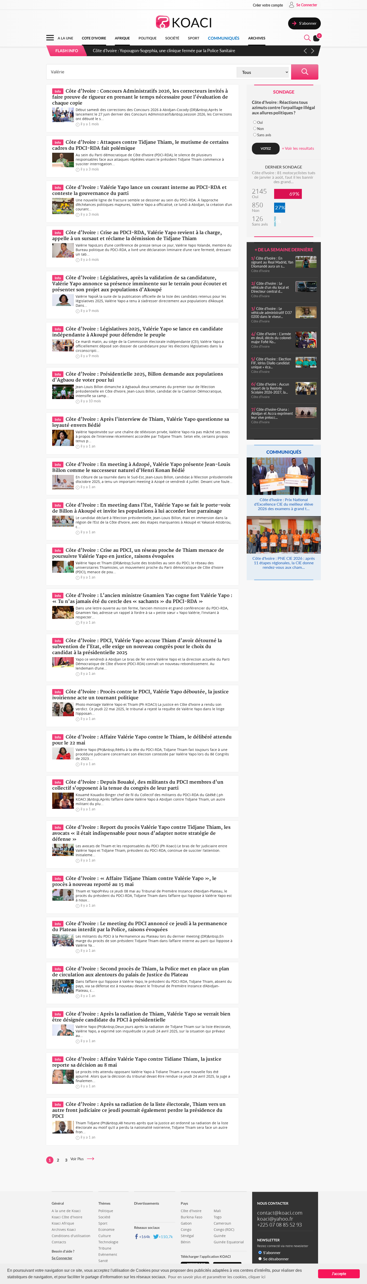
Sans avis (264, 135)
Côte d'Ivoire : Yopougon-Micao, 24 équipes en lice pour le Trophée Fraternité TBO (169, 50)
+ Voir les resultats (298, 148)
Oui (260, 122)
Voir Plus (78, 1159)
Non (260, 129)
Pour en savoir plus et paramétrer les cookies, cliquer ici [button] (216, 1276)
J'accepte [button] (339, 1274)
